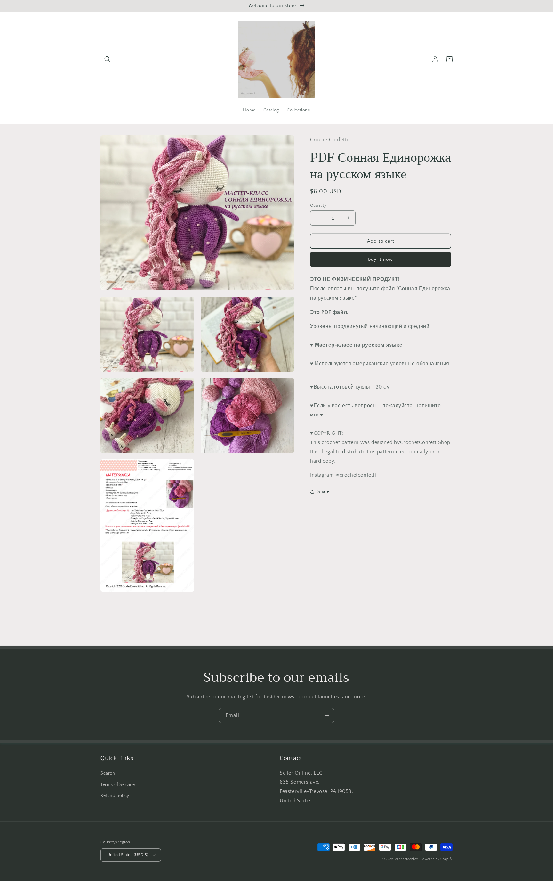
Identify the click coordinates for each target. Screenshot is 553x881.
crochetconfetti (407, 859)
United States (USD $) (127, 854)
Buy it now (380, 259)
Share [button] (323, 491)
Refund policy (114, 795)
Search (107, 773)
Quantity (318, 205)
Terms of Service (117, 784)
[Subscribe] (327, 715)
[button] (107, 59)
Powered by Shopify (437, 859)
